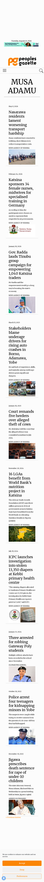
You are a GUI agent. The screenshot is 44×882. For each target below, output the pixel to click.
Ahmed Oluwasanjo (17, 799)
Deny (22, 870)
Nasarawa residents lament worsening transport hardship (18, 123)
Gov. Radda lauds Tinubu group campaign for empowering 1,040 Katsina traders (20, 265)
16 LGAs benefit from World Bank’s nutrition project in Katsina (20, 484)
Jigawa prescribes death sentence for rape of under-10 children (21, 770)
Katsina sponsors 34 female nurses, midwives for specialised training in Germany (21, 192)
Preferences (22, 876)
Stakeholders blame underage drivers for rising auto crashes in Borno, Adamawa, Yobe (20, 345)
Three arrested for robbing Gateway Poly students (21, 644)
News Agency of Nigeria (19, 148)
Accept (22, 863)
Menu (15, 71)
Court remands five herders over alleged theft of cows (21, 417)
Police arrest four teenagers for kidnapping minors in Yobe (21, 703)
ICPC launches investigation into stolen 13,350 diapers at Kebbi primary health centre (22, 570)
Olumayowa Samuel (17, 665)
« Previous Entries (13, 817)
